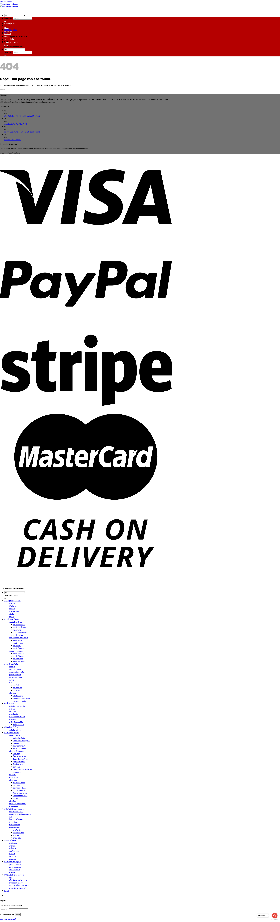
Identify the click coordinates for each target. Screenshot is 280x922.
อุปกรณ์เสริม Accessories (14, 809)
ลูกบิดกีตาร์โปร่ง (19, 738)
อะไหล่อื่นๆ (17, 772)
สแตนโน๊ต (12, 711)
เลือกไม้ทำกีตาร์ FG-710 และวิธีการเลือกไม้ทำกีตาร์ (22, 116)
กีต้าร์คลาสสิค (14, 611)
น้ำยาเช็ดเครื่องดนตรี (16, 819)
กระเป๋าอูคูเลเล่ (18, 635)
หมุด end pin (13, 777)
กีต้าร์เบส (12, 608)
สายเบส (16, 835)
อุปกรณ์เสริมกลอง (15, 677)
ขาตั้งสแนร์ (13, 848)
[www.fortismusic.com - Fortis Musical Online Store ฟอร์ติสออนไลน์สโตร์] (9, 5)
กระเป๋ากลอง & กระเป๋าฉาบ (18, 637)
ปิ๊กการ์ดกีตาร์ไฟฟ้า (20, 756)
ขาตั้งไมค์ (12, 709)
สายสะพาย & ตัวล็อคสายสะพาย (20, 814)
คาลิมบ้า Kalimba (15, 730)
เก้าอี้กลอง (12, 846)
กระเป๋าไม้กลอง (18, 648)
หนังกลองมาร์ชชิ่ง (19, 701)
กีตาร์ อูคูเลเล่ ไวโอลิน (12, 601)
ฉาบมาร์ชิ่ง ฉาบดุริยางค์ (17, 888)
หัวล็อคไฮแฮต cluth (20, 795)
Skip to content (6, 1)
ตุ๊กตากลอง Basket (20, 788)
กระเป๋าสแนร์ (17, 640)
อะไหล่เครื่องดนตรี (11, 733)
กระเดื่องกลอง (14, 851)
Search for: (8, 18)
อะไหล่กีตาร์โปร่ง (14, 735)
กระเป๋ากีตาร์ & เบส (15, 622)
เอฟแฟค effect (14, 869)
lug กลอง (16, 785)
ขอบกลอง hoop (19, 782)
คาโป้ (10, 817)
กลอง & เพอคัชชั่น (11, 664)
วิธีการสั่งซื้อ (9, 39)
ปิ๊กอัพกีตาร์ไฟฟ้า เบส (21, 759)
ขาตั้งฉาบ (12, 853)
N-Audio (12, 872)
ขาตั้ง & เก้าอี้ (9, 703)
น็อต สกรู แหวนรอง (20, 793)
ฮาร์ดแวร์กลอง (10, 840)
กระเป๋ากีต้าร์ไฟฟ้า (19, 627)
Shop (6, 36)
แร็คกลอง (12, 859)
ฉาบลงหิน (16, 690)
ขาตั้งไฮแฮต (13, 843)
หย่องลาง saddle (19, 748)
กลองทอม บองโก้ (15, 669)
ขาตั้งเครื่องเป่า (18, 724)
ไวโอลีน (11, 614)
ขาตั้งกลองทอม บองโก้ (17, 716)
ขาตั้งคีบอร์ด (13, 714)
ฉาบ (10, 682)
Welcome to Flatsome (12, 139)
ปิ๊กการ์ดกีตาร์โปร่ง (19, 746)
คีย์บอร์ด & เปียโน (11, 727)
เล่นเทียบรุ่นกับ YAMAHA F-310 (15, 124)
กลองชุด (12, 666)
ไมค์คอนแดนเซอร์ (15, 867)
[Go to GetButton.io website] (274, 919)
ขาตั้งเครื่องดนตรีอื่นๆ (16, 722)
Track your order (11, 42)
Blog (6, 45)
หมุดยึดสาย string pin (21, 740)
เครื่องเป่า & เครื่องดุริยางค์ (14, 875)
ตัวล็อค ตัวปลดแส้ (19, 790)
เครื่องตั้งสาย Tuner (16, 811)
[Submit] (5, 21)
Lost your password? (8, 919)
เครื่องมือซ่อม (13, 806)
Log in (18, 914)
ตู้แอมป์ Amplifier (15, 864)
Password (4, 909)
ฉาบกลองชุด (17, 687)
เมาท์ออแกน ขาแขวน (16, 883)
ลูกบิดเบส (16, 767)
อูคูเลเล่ (11, 616)
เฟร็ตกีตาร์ (12, 774)
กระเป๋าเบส (17, 630)
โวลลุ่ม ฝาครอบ (18, 764)
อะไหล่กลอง (13, 780)
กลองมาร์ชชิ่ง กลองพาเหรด (19, 885)
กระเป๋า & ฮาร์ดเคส (11, 619)
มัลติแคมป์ (12, 856)
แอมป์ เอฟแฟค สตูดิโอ (12, 862)
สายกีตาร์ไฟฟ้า (18, 832)
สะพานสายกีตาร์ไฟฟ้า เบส (22, 769)
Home (6, 28)
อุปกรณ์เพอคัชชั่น (15, 674)
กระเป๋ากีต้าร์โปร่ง (19, 624)
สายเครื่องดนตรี (14, 827)
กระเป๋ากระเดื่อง (18, 653)
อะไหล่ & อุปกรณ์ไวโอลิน (17, 803)
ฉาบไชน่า (16, 685)
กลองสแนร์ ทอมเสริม (16, 672)
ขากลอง (16, 798)
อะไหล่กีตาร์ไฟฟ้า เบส (16, 751)
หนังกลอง (12, 693)
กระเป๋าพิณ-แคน (19, 661)
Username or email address (11, 905)
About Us (8, 31)
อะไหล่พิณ (12, 801)
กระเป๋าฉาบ (17, 645)
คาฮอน (11, 680)
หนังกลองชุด (18, 695)
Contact (7, 34)
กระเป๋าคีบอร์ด (18, 658)
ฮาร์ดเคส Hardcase (20, 632)
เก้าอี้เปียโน (13, 719)
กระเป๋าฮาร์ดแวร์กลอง (16, 651)
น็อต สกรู (16, 753)
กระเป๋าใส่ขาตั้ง (18, 656)
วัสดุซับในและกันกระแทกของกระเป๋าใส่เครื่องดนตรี (22, 132)
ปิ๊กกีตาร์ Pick (14, 822)
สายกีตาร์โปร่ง (18, 830)
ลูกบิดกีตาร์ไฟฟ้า (19, 761)
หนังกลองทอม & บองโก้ (21, 698)
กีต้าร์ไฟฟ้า (13, 606)
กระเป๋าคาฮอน (18, 643)
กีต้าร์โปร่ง (12, 603)
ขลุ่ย (10, 877)
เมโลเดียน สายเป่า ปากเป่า (18, 880)
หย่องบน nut (18, 743)
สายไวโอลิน (17, 838)
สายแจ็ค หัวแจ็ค (14, 824)
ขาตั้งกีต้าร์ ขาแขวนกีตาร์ (17, 706)
